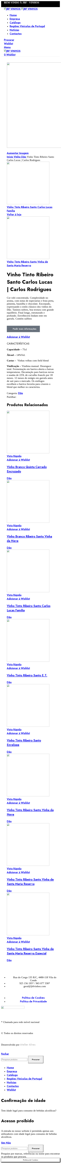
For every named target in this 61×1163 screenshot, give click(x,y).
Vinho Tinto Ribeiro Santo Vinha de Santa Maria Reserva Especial (30, 951)
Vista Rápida (14, 456)
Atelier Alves (27, 1045)
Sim (3, 1143)
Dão (24, 157)
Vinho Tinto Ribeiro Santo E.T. (27, 675)
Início (10, 157)
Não (8, 1143)
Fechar (5, 1054)
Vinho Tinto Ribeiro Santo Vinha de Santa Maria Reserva (27, 263)
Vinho (17, 157)
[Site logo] (12, 9)
